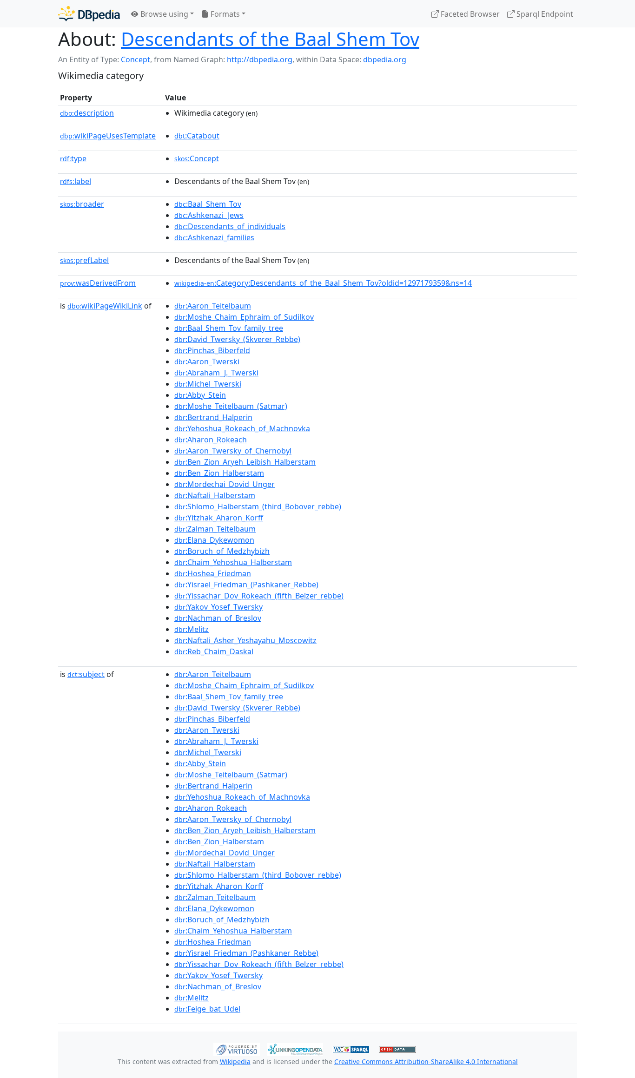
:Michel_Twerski (207, 384)
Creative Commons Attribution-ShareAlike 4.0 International (426, 1061)
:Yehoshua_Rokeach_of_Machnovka (242, 428)
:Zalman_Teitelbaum (215, 529)
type (73, 158)
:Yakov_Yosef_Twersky (218, 607)
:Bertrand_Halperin (213, 417)
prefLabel (84, 260)
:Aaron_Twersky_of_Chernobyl (232, 451)
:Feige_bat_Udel (207, 1009)
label (75, 181)
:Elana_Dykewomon (214, 540)
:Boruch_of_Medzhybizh (222, 551)
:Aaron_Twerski (206, 361)
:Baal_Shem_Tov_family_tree (228, 328)
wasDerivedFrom (98, 283)
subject (86, 674)
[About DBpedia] (89, 14)
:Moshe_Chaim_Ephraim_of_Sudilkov (244, 317)
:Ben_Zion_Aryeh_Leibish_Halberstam (245, 462)
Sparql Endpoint (544, 14)
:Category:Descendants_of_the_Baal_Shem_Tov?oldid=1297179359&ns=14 (323, 283)
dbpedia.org (384, 59)
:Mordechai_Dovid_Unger (224, 484)
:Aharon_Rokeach (210, 439)
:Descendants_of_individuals (229, 226)
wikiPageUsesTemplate (108, 136)
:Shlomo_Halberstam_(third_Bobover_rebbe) (257, 506)
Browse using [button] (163, 14)
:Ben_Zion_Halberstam (219, 473)
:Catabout (196, 136)
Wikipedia (235, 1061)
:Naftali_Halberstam (214, 495)
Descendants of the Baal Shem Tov (270, 39)
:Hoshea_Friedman (212, 573)
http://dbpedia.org (259, 59)
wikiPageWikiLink (104, 306)
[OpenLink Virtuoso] (236, 1048)
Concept (135, 59)
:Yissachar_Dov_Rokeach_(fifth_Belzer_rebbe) (259, 596)
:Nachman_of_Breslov (217, 618)
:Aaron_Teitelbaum (212, 306)
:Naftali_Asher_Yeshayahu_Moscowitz (245, 640)
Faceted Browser (469, 14)
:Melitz (191, 629)
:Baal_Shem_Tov (207, 204)
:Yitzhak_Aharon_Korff (218, 518)
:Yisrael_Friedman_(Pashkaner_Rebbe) (246, 584)
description (87, 113)
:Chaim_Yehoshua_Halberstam (233, 562)
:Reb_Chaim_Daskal (213, 651)
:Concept (196, 158)
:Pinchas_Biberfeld (212, 350)
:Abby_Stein (200, 395)
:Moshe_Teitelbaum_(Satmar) (230, 406)
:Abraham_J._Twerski (216, 373)
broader (82, 204)
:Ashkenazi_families (214, 237)
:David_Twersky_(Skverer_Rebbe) (237, 339)
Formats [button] (224, 14)
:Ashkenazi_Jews (209, 215)
